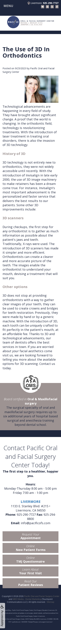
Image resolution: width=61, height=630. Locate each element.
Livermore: (44, 3)
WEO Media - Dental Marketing (27, 599)
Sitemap (50, 602)
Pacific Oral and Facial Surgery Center (41, 596)
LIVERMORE (30, 501)
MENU (8, 6)
